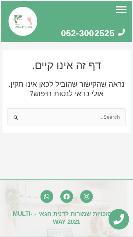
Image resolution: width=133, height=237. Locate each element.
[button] (121, 9)
